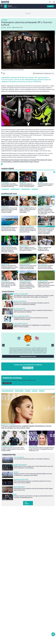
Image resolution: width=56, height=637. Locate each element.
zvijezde (34, 391)
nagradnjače (5, 189)
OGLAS (28, 13)
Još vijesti (26, 503)
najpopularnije (9, 455)
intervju (41, 391)
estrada (27, 391)
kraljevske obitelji (7, 391)
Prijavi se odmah (7, 383)
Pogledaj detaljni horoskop (28, 356)
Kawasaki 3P (35, 189)
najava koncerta (26, 189)
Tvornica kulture (15, 189)
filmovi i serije (19, 391)
